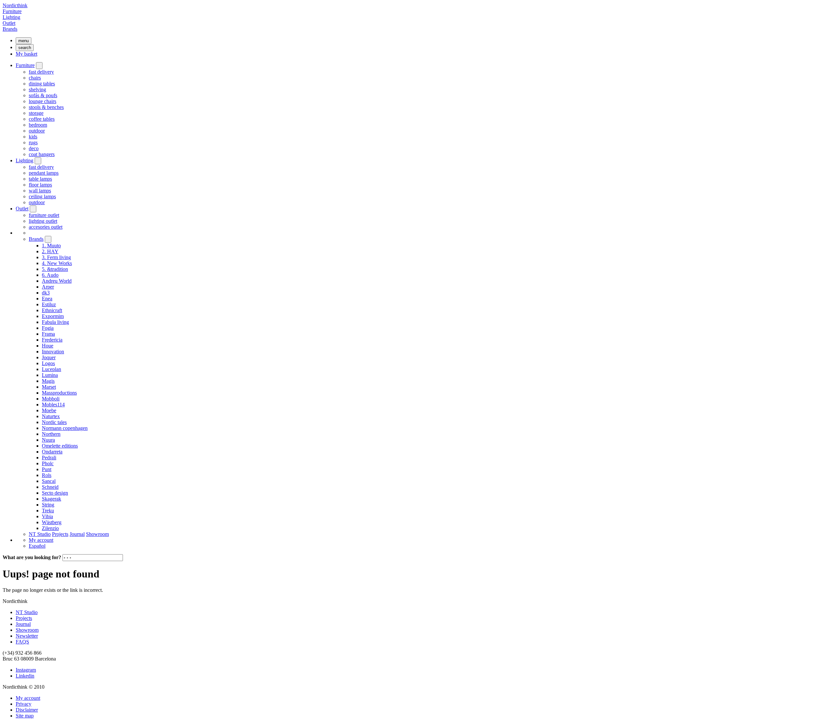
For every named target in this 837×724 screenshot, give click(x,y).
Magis (48, 381)
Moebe (49, 410)
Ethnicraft (52, 310)
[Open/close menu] (39, 65)
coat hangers (42, 154)
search (24, 47)
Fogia (48, 328)
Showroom (97, 534)
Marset (49, 387)
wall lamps (40, 190)
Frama (48, 334)
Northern (51, 434)
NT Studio (40, 534)
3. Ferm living (56, 257)
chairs (35, 77)
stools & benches (46, 107)
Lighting (11, 17)
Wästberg (51, 522)
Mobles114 (53, 404)
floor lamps (40, 184)
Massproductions (59, 393)
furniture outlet (44, 215)
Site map (25, 715)
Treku (48, 510)
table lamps (40, 179)
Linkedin (25, 676)
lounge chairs (42, 101)
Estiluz (49, 304)
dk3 (46, 292)
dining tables (42, 83)
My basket (26, 54)
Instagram (26, 670)
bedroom (38, 125)
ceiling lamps (42, 196)
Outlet (9, 23)
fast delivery (41, 72)
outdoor (37, 130)
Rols (46, 475)
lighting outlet (43, 221)
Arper (48, 287)
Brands (10, 29)
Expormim (53, 316)
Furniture (12, 11)
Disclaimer (27, 710)
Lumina (50, 375)
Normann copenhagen (65, 428)
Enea (47, 298)
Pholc (48, 463)
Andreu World (57, 281)
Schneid (50, 487)
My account (41, 540)
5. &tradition (55, 269)
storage (36, 113)
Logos (48, 363)
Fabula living (55, 322)
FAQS (22, 642)
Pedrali (49, 457)
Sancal (49, 481)
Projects (60, 534)
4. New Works (57, 263)
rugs (33, 142)
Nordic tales (54, 422)
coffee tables (42, 119)
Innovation (53, 351)
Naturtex (51, 416)
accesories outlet (45, 227)
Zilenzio (50, 528)
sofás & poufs (43, 95)
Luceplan (51, 369)
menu (23, 40)
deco (34, 148)
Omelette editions (60, 446)
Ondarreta (52, 451)
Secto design (55, 493)
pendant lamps (44, 173)
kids (33, 136)
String (48, 504)
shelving (37, 89)
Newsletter (27, 636)
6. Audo (50, 275)
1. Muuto (51, 245)
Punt (46, 469)
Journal (77, 534)
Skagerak (51, 499)
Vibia (47, 516)
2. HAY (50, 251)
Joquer (49, 357)
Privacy (23, 704)
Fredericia (52, 340)
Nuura (48, 440)
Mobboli (51, 398)
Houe (47, 345)
